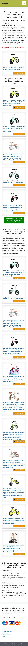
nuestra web (14, 40)
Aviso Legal (5, 633)
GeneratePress (20, 643)
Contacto (4, 636)
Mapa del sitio (5, 629)
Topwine (5, 3)
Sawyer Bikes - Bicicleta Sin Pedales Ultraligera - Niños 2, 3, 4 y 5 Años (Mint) (13, 181)
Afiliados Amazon (6, 634)
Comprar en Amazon (19, 73)
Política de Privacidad (7, 631)
